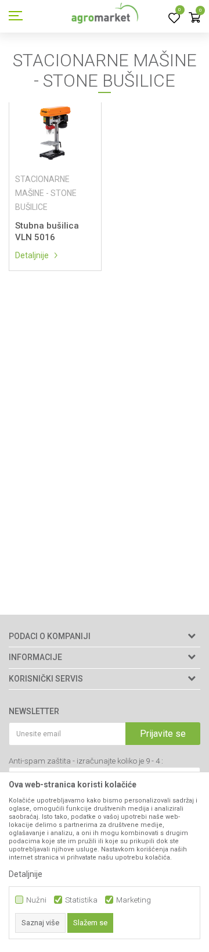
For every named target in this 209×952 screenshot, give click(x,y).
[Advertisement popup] (104, 475)
